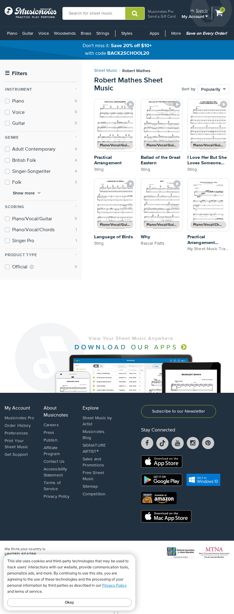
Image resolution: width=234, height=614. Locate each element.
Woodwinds (65, 33)
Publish (51, 440)
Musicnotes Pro (160, 11)
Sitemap (90, 486)
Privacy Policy (56, 496)
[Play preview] (130, 104)
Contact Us (54, 461)
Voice (43, 33)
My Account (193, 16)
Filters (16, 73)
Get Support (16, 454)
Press (49, 433)
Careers (51, 425)
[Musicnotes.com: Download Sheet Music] (30, 12)
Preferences (16, 433)
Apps (154, 33)
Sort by (188, 89)
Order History (18, 426)
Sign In (202, 10)
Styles (127, 33)
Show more (24, 192)
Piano (12, 33)
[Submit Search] (134, 13)
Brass (86, 33)
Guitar (28, 33)
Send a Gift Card (162, 16)
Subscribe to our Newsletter (178, 411)
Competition (94, 494)
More (177, 35)
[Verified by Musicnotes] (32, 267)
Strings (102, 33)
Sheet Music (105, 70)
